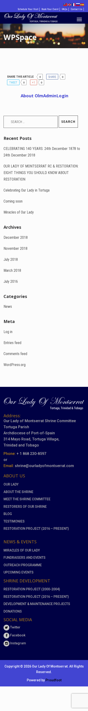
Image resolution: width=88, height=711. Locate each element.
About (44, 95)
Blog (8, 514)
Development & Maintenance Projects (37, 604)
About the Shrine (18, 492)
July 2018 (11, 259)
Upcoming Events (19, 572)
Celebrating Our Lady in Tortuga (27, 190)
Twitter (14, 627)
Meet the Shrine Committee (27, 499)
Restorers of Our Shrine (25, 506)
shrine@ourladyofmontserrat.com (44, 466)
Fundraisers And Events (25, 557)
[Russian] (78, 4)
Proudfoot (53, 680)
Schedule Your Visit (28, 9)
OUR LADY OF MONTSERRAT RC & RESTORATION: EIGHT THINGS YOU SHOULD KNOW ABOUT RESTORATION (41, 172)
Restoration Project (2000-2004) (32, 589)
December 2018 (16, 237)
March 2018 (12, 270)
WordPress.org (15, 365)
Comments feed (15, 354)
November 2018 (15, 248)
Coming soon (13, 201)
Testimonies (14, 521)
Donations (13, 611)
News (8, 306)
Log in (8, 332)
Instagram (17, 643)
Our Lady (11, 484)
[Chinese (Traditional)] (65, 4)
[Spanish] (82, 4)
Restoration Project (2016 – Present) (36, 528)
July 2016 (11, 281)
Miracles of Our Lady (19, 212)
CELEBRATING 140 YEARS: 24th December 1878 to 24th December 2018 (42, 151)
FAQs (64, 9)
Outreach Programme (23, 565)
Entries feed (12, 343)
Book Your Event (50, 9)
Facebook (17, 635)
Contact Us (76, 9)
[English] (70, 4)
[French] (74, 4)
